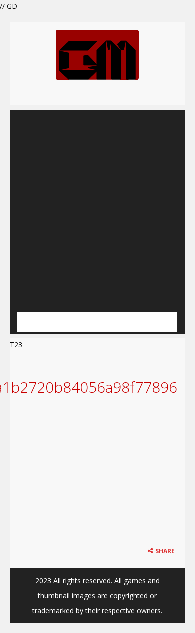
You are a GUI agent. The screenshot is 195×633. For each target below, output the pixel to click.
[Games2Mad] (97, 54)
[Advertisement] (97, 207)
